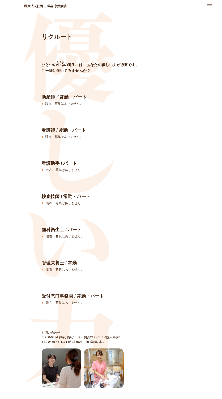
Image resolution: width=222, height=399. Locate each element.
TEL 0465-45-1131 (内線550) (62, 341)
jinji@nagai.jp (95, 341)
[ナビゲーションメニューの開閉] (209, 6)
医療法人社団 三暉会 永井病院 (45, 5)
